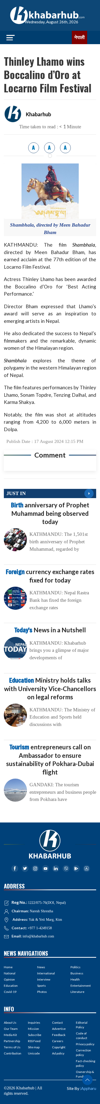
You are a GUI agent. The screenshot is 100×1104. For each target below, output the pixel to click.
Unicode (34, 1053)
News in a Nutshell (50, 630)
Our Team (11, 1029)
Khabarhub (38, 114)
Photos (42, 992)
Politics (76, 967)
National (9, 973)
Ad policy (58, 1053)
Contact (57, 1022)
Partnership (12, 1041)
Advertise (59, 1029)
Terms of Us (12, 1047)
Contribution (12, 1053)
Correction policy (83, 1052)
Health (75, 979)
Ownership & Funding (85, 1074)
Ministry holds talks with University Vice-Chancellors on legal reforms (50, 688)
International (46, 973)
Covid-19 (10, 992)
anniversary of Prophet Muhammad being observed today (50, 513)
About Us (10, 1022)
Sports (41, 985)
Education (11, 985)
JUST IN (16, 493)
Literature (77, 992)
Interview (43, 979)
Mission (33, 1029)
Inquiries (34, 1022)
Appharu (88, 1088)
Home (8, 967)
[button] (87, 1080)
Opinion (9, 979)
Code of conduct (81, 1035)
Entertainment (81, 985)
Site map (33, 1047)
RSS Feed (34, 1041)
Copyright (58, 1047)
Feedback (58, 1035)
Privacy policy (85, 1044)
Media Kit (10, 1035)
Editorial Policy (81, 1025)
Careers (57, 1041)
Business (77, 973)
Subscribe (34, 1035)
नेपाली (79, 37)
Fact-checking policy (85, 1063)
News (41, 967)
